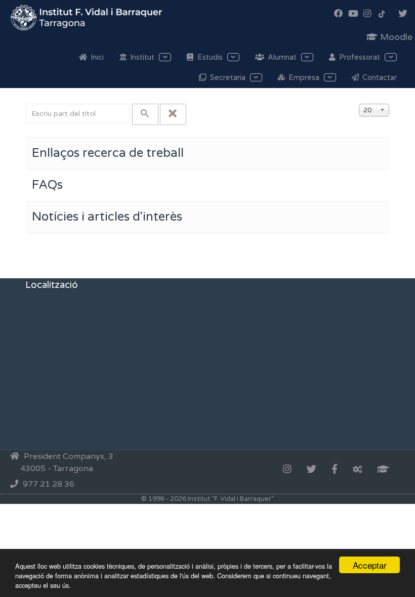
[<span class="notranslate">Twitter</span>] (311, 470)
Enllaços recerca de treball (108, 153)
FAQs (47, 185)
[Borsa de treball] (357, 470)
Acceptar (370, 565)
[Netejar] (173, 114)
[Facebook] (334, 470)
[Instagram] (287, 470)
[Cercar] (145, 114)
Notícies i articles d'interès (107, 216)
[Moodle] (383, 470)
